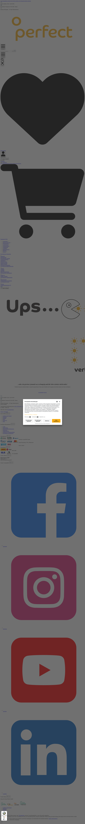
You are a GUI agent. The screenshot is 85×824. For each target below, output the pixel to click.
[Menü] (6, 811)
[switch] (4, 819)
